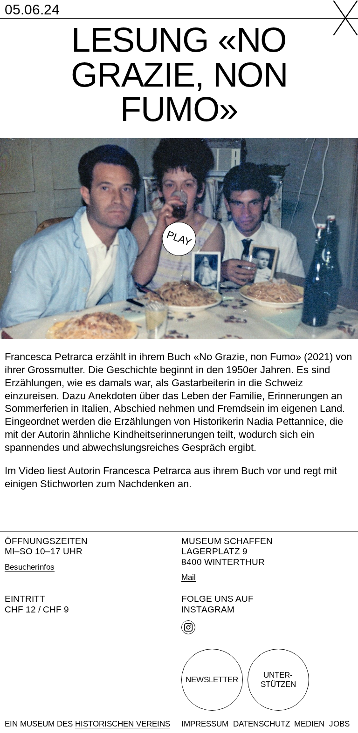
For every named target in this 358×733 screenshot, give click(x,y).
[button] (178, 238)
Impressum (204, 724)
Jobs (339, 724)
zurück (340, 18)
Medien (309, 724)
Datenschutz (261, 724)
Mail (188, 577)
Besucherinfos (30, 567)
